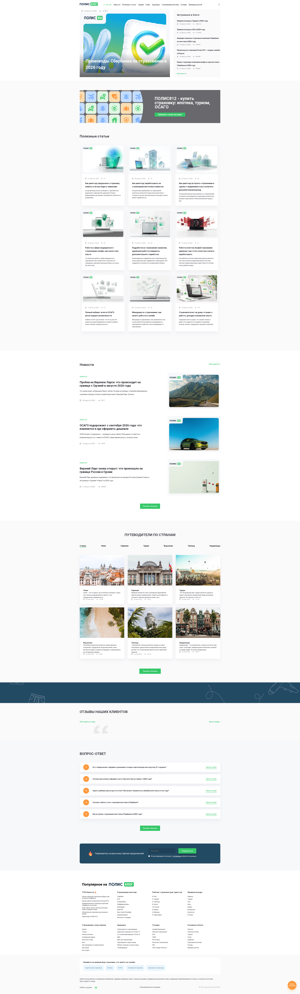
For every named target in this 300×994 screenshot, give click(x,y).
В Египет (155, 904)
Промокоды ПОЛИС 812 (90, 916)
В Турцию (155, 899)
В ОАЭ (154, 896)
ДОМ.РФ (120, 909)
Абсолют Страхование (159, 932)
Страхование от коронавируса (127, 929)
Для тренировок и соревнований (93, 945)
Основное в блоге (195, 925)
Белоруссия (191, 909)
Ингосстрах (156, 940)
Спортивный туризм (88, 937)
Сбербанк (120, 896)
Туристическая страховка (93, 968)
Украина (190, 896)
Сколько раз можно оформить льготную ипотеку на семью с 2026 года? (122, 779)
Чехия (103, 546)
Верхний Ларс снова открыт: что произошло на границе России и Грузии (111, 470)
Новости (117, 5)
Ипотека (110, 968)
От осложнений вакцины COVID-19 (128, 934)
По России (155, 907)
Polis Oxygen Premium (159, 948)
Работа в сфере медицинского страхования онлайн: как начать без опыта (101, 251)
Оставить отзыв (88, 722)
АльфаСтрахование (158, 929)
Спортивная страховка (135, 968)
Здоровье (156, 5)
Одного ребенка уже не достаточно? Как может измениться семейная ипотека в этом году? (131, 791)
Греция (190, 907)
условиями (177, 856)
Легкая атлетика (87, 934)
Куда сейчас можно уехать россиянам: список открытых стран (95, 908)
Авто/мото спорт (87, 940)
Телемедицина (122, 948)
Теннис (84, 932)
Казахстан (191, 912)
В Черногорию (157, 915)
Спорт (148, 5)
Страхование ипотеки (170, 5)
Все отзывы (214, 722)
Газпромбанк (121, 902)
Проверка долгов (195, 5)
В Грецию (155, 909)
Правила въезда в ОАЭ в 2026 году (191, 29)
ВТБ (118, 899)
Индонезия (168, 546)
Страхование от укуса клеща (126, 942)
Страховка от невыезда (156, 968)
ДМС (118, 937)
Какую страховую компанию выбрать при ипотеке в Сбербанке (95, 897)
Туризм (141, 5)
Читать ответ (211, 767)
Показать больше (150, 506)
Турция (146, 546)
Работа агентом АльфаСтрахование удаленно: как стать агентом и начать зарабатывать (196, 251)
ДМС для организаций (124, 940)
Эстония (190, 915)
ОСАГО (120, 968)
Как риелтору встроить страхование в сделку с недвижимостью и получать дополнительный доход (196, 186)
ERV (153, 945)
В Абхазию (155, 912)
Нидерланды (215, 546)
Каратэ (84, 929)
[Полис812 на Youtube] (95, 987)
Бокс (83, 942)
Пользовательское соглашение (150, 987)
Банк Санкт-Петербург (124, 912)
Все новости (181, 73)
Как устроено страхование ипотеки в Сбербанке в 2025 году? (117, 814)
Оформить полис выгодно (170, 114)
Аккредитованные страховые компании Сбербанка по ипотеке (95, 904)
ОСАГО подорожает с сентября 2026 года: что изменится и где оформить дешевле (111, 427)
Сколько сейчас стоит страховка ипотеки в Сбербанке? (115, 802)
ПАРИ (154, 937)
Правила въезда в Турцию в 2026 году (192, 21)
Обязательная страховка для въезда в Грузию (95, 913)
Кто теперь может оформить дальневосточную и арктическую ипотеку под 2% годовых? (129, 767)
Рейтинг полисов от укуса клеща (128, 945)
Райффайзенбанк (123, 904)
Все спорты (85, 950)
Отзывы (184, 5)
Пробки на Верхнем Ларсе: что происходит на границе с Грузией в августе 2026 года (110, 384)
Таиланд (191, 546)
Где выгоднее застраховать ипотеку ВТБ (95, 901)
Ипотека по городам (124, 917)
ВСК (153, 934)
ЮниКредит (121, 907)
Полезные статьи (129, 5)
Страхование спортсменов (94, 925)
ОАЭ (189, 902)
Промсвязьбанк (122, 915)
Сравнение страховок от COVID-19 (128, 932)
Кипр (189, 904)
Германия (124, 546)
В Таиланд (156, 902)
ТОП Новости (88, 892)
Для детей (85, 948)
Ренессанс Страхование (160, 942)
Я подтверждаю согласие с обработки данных (173, 856)
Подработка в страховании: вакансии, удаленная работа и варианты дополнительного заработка (149, 251)
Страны (83, 546)
